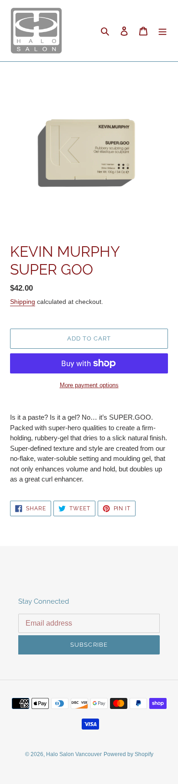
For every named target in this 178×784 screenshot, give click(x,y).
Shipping (22, 301)
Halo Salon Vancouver (74, 754)
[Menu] (162, 31)
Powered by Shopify (128, 754)
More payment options (89, 385)
